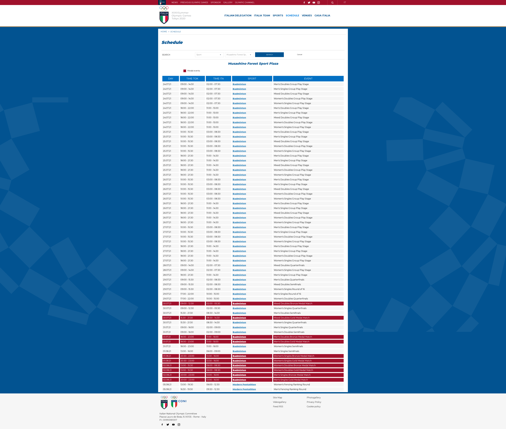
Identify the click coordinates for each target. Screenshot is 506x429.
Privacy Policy (314, 402)
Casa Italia (322, 15)
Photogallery (314, 397)
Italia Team (262, 15)
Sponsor (216, 2)
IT (345, 2)
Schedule (292, 15)
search (269, 55)
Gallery (227, 2)
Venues (307, 15)
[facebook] (304, 2)
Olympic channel (245, 2)
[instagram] (318, 2)
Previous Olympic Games (194, 2)
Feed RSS (278, 406)
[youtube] (314, 2)
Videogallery (279, 402)
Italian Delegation (237, 15)
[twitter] (309, 2)
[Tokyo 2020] (178, 15)
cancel (299, 54)
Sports (278, 15)
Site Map (277, 397)
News (175, 2)
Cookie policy (314, 406)
